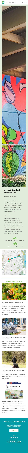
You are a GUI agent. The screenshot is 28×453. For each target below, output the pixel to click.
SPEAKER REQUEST (14, 440)
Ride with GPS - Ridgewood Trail (15, 246)
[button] (25, 2)
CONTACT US (14, 437)
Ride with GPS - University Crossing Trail (15, 240)
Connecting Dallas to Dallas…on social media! (12, 401)
